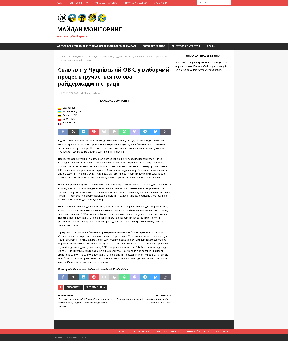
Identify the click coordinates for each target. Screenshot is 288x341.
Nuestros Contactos (186, 46)
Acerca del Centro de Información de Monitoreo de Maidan (96, 46)
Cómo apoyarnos (154, 46)
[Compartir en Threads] (165, 132)
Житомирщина (95, 287)
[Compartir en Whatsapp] (125, 132)
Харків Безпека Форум (106, 3)
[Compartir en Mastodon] (135, 132)
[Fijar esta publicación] (94, 132)
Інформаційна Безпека (135, 3)
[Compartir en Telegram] (145, 132)
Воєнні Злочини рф (78, 3)
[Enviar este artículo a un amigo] (104, 132)
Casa (59, 3)
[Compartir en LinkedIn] (84, 132)
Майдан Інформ (92, 92)
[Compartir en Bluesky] (155, 132)
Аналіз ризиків (161, 3)
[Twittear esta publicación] (73, 132)
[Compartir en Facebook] (63, 132)
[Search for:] (214, 2)
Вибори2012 (73, 287)
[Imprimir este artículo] (114, 132)
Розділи (78, 56)
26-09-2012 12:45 (71, 92)
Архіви (211, 46)
